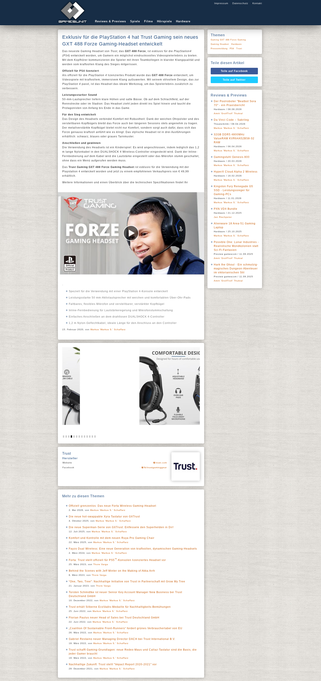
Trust (239, 48)
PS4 (232, 48)
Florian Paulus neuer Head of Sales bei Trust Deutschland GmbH (114, 617)
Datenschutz (240, 3)
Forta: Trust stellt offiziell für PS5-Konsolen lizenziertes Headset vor (117, 560)
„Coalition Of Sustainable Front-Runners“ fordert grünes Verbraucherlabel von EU (125, 628)
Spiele (135, 21)
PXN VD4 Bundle (225, 208)
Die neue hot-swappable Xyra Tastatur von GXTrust (104, 516)
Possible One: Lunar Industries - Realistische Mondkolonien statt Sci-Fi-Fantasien (236, 246)
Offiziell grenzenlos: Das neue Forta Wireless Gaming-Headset (112, 505)
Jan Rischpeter (223, 217)
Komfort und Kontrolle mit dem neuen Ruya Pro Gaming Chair (111, 538)
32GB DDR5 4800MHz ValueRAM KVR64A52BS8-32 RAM (234, 138)
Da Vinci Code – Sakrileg (231, 119)
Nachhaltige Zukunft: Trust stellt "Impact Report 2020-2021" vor (113, 664)
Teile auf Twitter (234, 79)
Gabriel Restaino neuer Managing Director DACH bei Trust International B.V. (122, 639)
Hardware (183, 21)
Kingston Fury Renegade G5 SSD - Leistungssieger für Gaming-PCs (233, 190)
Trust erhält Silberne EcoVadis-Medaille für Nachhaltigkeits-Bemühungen (120, 606)
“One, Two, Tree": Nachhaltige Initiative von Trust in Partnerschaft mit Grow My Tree (127, 581)
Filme (148, 21)
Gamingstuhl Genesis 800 (232, 157)
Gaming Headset (220, 44)
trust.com (161, 462)
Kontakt (257, 3)
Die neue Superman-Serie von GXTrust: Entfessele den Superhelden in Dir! (121, 527)
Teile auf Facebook (234, 71)
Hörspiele (164, 21)
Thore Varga (100, 564)
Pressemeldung (219, 48)
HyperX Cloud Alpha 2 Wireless (235, 171)
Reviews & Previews (110, 21)
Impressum (221, 3)
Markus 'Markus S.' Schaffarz (108, 329)
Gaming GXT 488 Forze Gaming (228, 40)
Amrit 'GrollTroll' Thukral (228, 113)
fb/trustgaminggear (155, 467)
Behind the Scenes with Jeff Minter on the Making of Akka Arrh (112, 570)
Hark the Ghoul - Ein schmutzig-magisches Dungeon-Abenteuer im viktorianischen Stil (236, 268)
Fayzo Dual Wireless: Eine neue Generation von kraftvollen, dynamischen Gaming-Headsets (133, 548)
